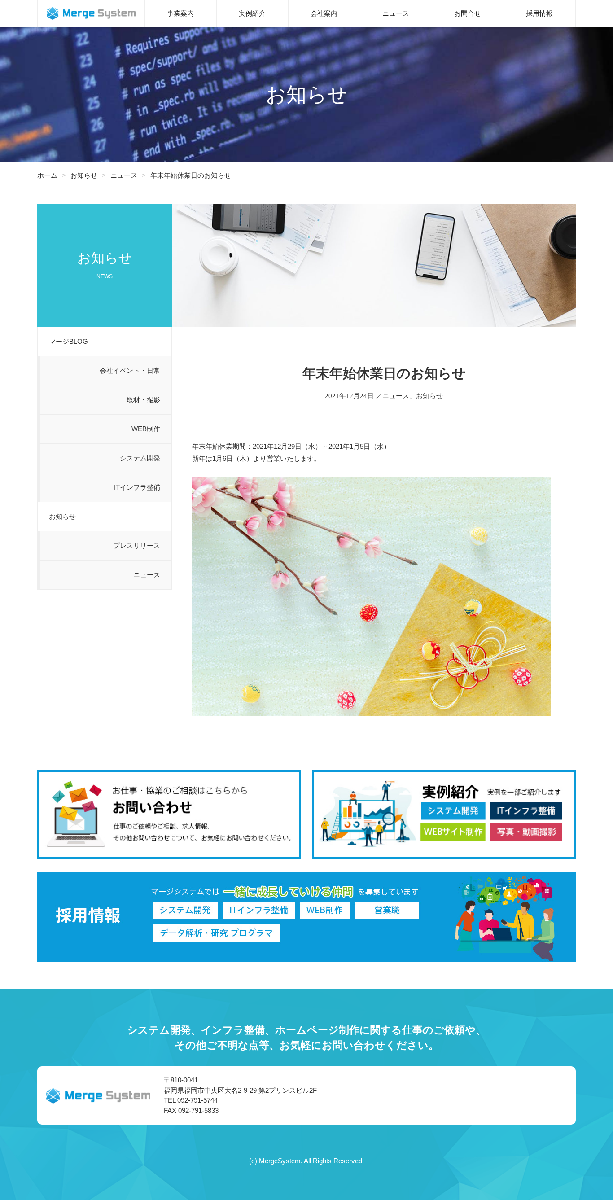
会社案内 (324, 13)
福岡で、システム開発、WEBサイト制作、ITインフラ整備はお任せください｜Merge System (91, 13)
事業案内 (180, 13)
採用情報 (539, 13)
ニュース (395, 13)
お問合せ (467, 13)
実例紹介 (252, 13)
